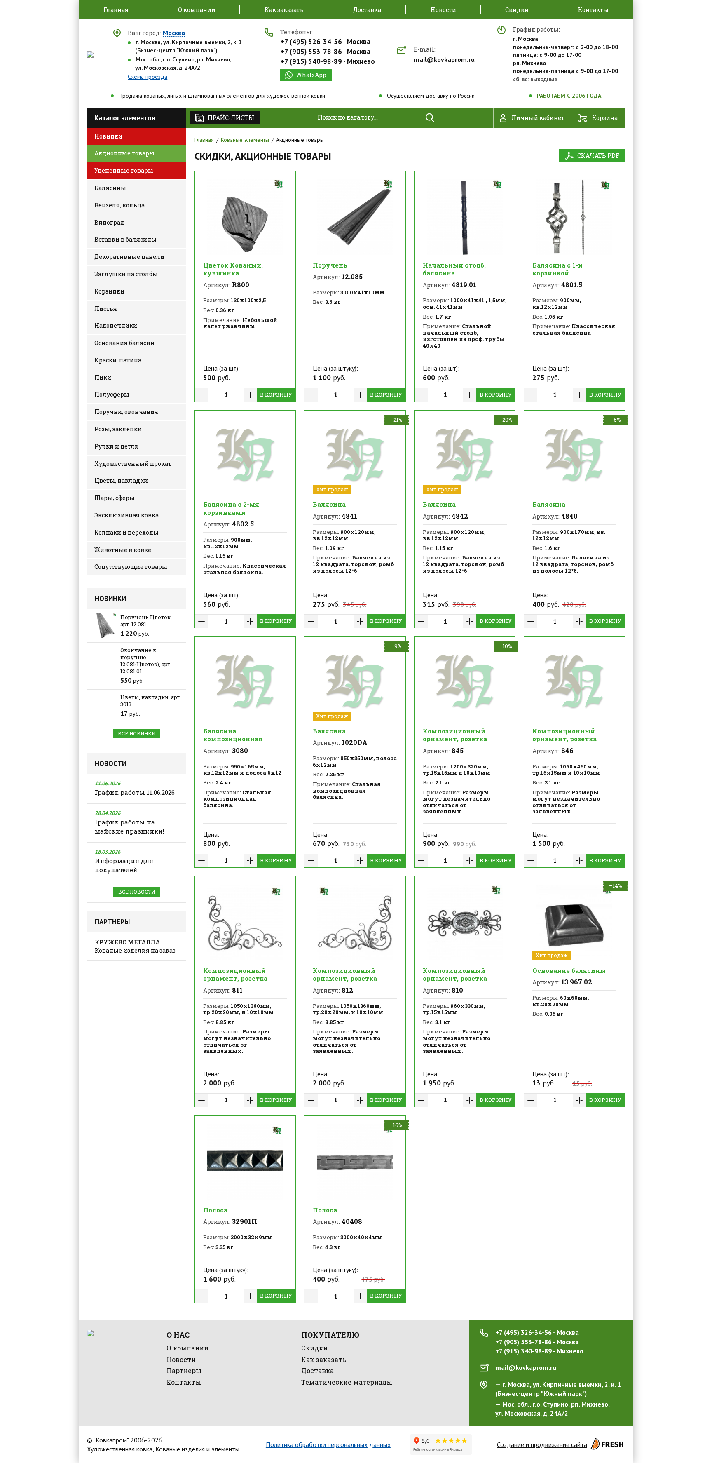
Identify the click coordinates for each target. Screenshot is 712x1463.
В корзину (276, 394)
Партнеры (112, 921)
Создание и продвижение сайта (542, 1444)
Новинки (110, 598)
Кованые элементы (245, 139)
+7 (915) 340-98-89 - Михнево (327, 61)
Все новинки (136, 733)
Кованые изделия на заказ (135, 946)
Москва (174, 33)
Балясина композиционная (232, 735)
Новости (110, 763)
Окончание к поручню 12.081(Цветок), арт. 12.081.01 (145, 660)
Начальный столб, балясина (454, 269)
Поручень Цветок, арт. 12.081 (146, 620)
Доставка (317, 1370)
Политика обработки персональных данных (328, 1444)
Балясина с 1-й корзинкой (557, 269)
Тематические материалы (346, 1382)
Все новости (136, 891)
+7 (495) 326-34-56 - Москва (325, 41)
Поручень (330, 265)
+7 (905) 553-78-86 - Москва (325, 51)
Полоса (215, 1210)
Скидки (314, 1347)
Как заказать (324, 1359)
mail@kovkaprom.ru (444, 59)
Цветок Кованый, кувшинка (233, 269)
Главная (204, 139)
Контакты (183, 1382)
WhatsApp (311, 75)
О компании (187, 1347)
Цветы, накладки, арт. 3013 (150, 700)
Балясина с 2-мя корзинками (231, 508)
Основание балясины (569, 970)
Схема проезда (147, 76)
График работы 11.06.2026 (135, 792)
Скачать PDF (598, 156)
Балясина (329, 504)
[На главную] (90, 54)
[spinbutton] (226, 394)
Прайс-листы (231, 118)
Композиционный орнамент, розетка (455, 735)
